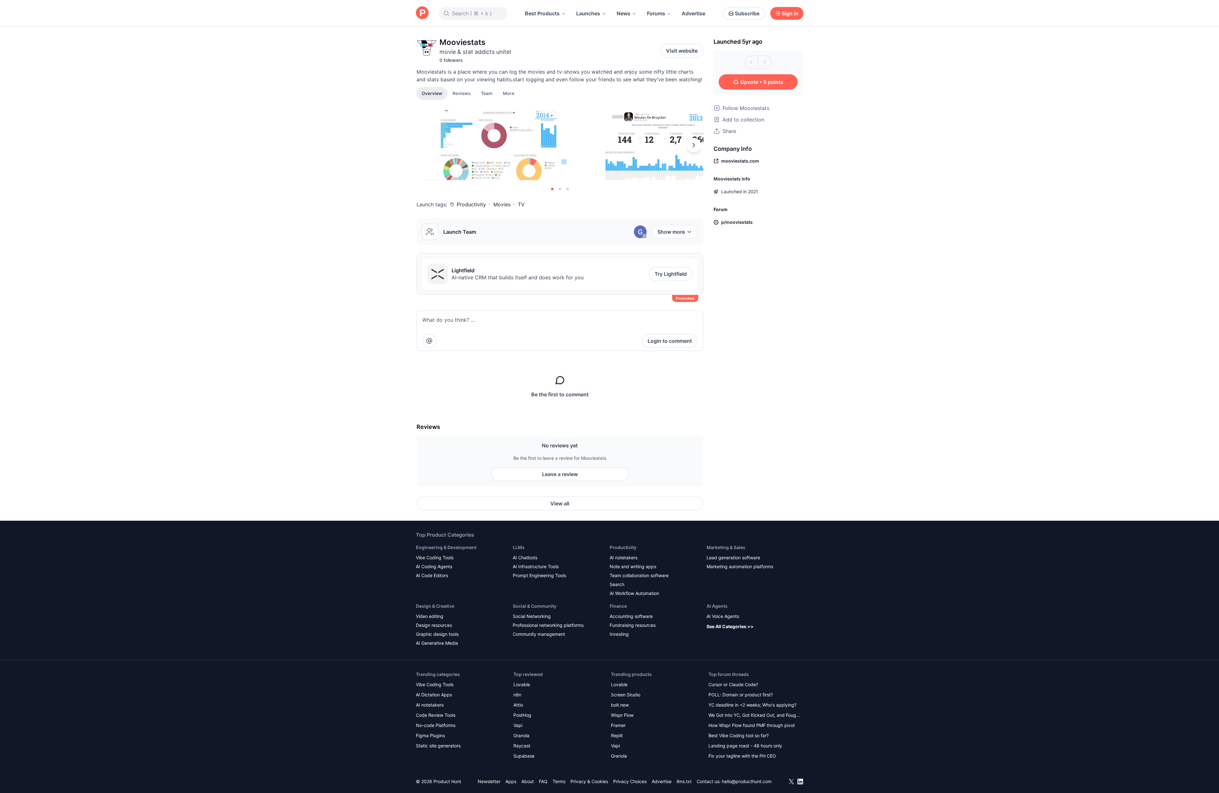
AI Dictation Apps (434, 694)
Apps (510, 781)
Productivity (471, 204)
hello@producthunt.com (747, 781)
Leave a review (560, 474)
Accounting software (631, 616)
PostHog (522, 715)
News (623, 13)
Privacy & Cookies (589, 781)
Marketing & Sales (726, 547)
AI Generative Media (437, 643)
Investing (619, 634)
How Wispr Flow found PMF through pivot (751, 725)
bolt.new (620, 705)
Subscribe (747, 13)
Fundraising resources (633, 625)
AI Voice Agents (723, 616)
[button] (508, 93)
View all (559, 503)
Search (617, 584)
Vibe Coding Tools (434, 557)
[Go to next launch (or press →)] (764, 62)
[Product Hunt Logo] (422, 13)
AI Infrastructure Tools (536, 566)
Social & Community (534, 606)
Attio (518, 705)
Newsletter (489, 781)
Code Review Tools (435, 715)
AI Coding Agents (434, 566)
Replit (617, 735)
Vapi (517, 725)
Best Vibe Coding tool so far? (738, 735)
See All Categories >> (730, 626)
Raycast (521, 745)
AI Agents (717, 606)
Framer (618, 725)
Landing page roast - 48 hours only (745, 745)
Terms (559, 781)
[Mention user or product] (429, 341)
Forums (656, 13)
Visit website (682, 51)
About (527, 781)
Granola (521, 735)
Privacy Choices (630, 781)
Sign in (790, 13)
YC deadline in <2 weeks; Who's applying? (752, 705)
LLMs (519, 547)
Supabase (523, 756)
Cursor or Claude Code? (733, 684)
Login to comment (670, 341)
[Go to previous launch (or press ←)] (751, 62)
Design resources (434, 625)
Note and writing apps (633, 566)
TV (521, 204)
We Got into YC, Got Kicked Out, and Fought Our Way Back (754, 715)
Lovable (521, 684)
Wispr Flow (622, 715)
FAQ (543, 781)
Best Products (542, 13)
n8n (517, 694)
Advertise (693, 13)
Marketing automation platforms (740, 566)
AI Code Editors (432, 575)
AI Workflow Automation (634, 593)
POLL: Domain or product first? (740, 694)
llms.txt (684, 781)
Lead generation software (733, 557)
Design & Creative (435, 606)
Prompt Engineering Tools (539, 575)
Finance (618, 606)
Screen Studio (625, 694)
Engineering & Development (446, 547)
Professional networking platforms (548, 625)
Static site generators (438, 745)
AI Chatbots (525, 557)
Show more (671, 232)
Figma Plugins (430, 735)
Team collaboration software (639, 575)
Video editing (429, 616)
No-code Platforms (435, 725)
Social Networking (532, 616)
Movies (502, 204)
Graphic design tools (437, 634)
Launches (588, 13)
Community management (539, 634)
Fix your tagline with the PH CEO (742, 756)
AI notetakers (623, 557)
